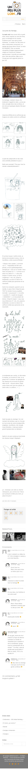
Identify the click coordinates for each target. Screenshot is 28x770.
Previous (18, 24)
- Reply (18, 564)
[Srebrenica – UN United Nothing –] (8, 536)
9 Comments (13, 501)
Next (23, 24)
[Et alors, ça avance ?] (20, 536)
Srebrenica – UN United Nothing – (13, 719)
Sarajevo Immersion (9, 730)
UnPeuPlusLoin (14, 563)
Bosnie (5, 726)
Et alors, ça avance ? (9, 723)
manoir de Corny (7, 46)
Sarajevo (5, 734)
